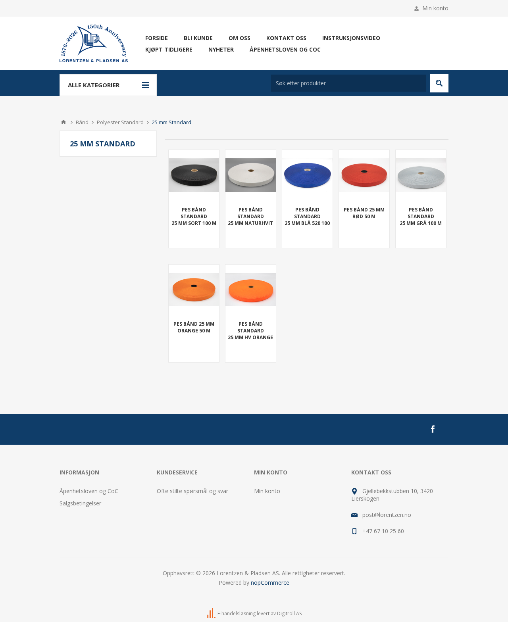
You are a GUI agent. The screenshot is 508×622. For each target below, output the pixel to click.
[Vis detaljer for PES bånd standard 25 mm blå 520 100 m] (307, 175)
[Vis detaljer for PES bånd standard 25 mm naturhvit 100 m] (250, 175)
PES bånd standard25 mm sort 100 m (193, 216)
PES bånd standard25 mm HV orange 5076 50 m (250, 334)
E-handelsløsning (236, 613)
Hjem (63, 122)
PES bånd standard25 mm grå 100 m (421, 216)
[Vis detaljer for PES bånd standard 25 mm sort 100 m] (194, 175)
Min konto (435, 8)
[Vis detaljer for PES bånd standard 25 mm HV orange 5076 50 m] (250, 290)
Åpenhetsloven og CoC (89, 491)
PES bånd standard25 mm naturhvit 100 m (250, 219)
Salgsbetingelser (80, 503)
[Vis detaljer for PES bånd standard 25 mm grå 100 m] (421, 175)
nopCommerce (270, 582)
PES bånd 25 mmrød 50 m (364, 213)
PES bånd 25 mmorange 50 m (193, 327)
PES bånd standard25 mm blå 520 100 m (307, 219)
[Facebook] (432, 429)
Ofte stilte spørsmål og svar (192, 491)
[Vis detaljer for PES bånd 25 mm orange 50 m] (194, 290)
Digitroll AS (289, 613)
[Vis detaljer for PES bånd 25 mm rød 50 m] (364, 175)
